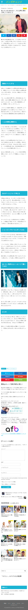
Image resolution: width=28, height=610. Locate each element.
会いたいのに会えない (12, 368)
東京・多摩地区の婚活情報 (7, 594)
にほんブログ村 (5, 592)
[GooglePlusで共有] (19, 35)
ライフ (9, 603)
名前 (2, 462)
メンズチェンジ (14, 1)
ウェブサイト (4, 472)
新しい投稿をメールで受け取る (9, 484)
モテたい (4, 368)
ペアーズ (4, 414)
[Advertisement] (14, 64)
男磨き (5, 603)
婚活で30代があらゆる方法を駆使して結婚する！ (13, 590)
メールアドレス (4, 467)
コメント (3, 449)
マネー (23, 603)
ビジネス (18, 603)
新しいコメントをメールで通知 (9, 481)
